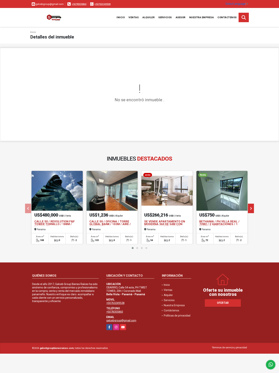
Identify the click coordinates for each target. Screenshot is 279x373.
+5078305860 (79, 4)
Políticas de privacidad (177, 315)
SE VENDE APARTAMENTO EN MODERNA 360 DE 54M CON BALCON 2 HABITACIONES (164, 224)
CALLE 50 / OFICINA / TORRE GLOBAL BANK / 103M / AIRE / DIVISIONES (110, 224)
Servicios (165, 17)
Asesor (180, 17)
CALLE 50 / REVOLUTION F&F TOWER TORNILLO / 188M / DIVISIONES (54, 224)
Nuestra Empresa (201, 17)
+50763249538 (102, 4)
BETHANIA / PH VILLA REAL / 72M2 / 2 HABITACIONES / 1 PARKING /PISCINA (219, 224)
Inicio (121, 17)
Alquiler (148, 17)
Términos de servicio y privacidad (229, 347)
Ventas (133, 17)
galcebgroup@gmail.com (121, 320)
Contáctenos (227, 17)
